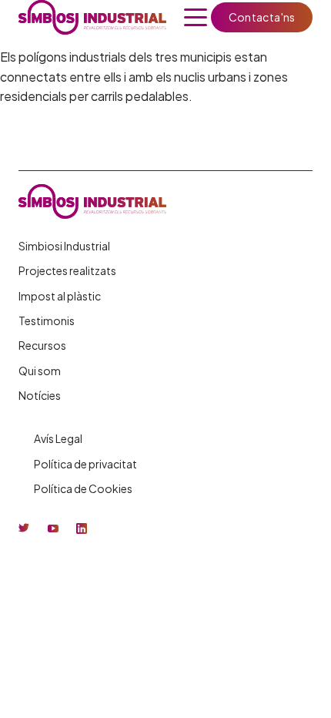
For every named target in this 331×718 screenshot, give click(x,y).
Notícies (39, 395)
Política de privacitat (85, 464)
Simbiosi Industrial (64, 246)
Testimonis (46, 320)
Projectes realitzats (67, 270)
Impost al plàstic (59, 296)
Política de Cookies (83, 488)
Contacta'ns (262, 17)
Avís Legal (58, 438)
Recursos (42, 345)
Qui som (39, 370)
